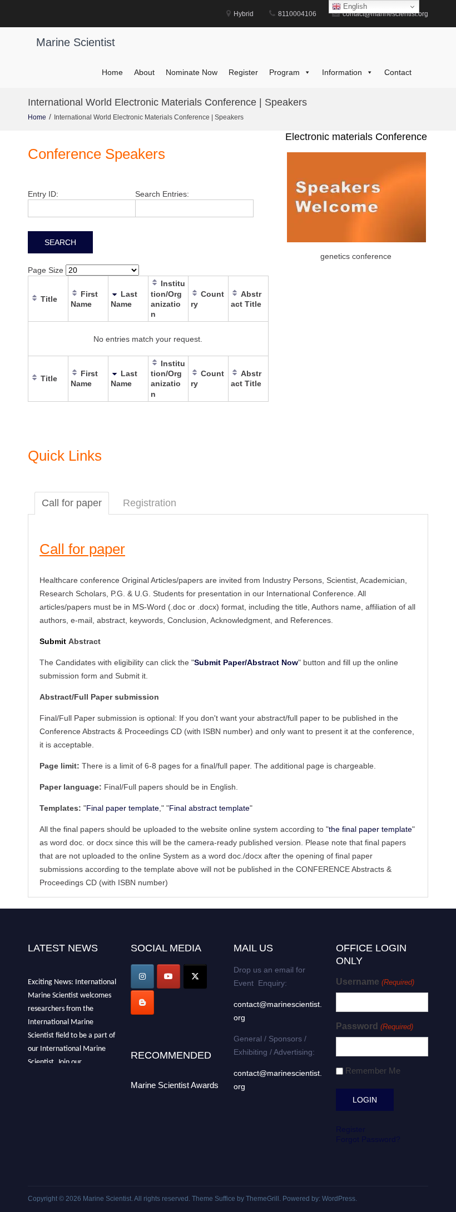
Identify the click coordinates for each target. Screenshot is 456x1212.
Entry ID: (43, 193)
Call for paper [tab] (72, 502)
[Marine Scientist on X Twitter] (195, 976)
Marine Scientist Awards (175, 1085)
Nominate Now (191, 72)
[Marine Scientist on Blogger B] (142, 1002)
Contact (398, 72)
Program (284, 72)
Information (342, 72)
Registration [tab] (149, 502)
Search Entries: (162, 193)
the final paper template (370, 829)
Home (112, 72)
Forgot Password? (368, 1139)
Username (375, 981)
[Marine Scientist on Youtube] (168, 976)
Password (374, 1026)
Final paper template (122, 808)
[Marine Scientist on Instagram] (142, 976)
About (144, 72)
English (354, 6)
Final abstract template (209, 808)
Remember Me (372, 1070)
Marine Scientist (75, 42)
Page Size (45, 270)
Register (243, 72)
